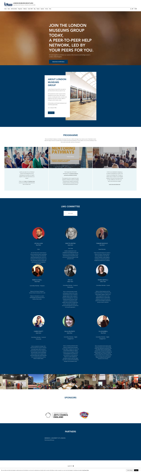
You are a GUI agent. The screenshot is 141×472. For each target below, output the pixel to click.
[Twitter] (132, 8)
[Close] (139, 470)
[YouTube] (135, 8)
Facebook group (32, 181)
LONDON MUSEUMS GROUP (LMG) (23, 3)
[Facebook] (134, 8)
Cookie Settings (130, 470)
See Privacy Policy (85, 470)
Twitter (25, 181)
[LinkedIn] (131, 8)
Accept (136, 470)
